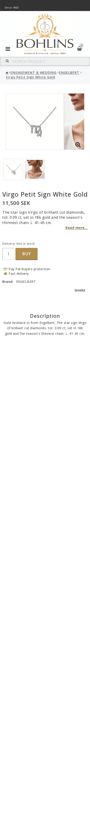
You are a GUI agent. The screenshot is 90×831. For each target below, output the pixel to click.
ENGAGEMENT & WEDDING (33, 72)
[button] (78, 144)
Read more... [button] (77, 227)
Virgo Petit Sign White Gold (30, 77)
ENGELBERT (69, 72)
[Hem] (7, 72)
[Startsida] (45, 34)
